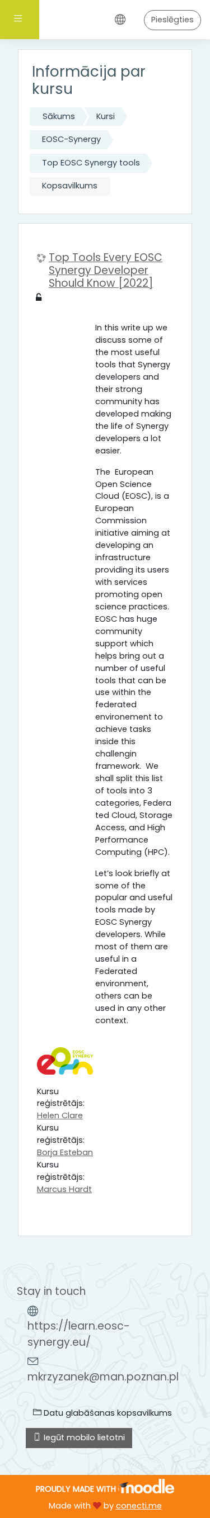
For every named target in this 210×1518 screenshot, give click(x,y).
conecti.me (139, 1505)
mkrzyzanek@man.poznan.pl (103, 1376)
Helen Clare (60, 1115)
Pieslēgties (172, 19)
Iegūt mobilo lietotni (83, 1437)
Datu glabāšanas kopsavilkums (106, 1412)
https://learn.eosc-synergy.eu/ (78, 1334)
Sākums (59, 116)
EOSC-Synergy (71, 139)
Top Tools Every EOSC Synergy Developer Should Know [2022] (105, 271)
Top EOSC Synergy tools (91, 162)
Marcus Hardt (64, 1189)
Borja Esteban (65, 1152)
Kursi (105, 116)
